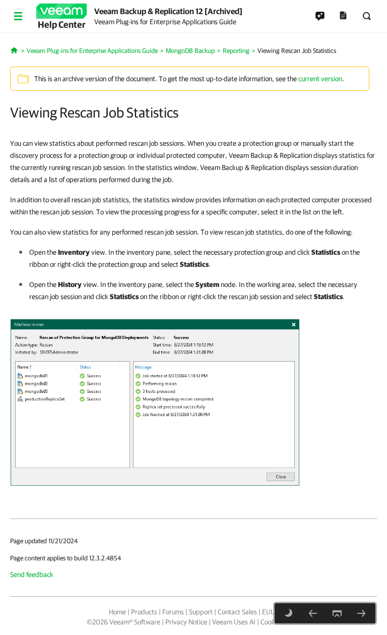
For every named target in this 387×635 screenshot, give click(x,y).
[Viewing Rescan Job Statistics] (155, 401)
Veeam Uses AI (233, 622)
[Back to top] (337, 613)
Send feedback (31, 574)
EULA (270, 612)
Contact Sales (237, 612)
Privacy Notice (186, 622)
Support (201, 612)
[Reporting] (313, 613)
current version (320, 79)
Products (144, 612)
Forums (173, 612)
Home (117, 612)
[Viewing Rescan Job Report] (361, 613)
